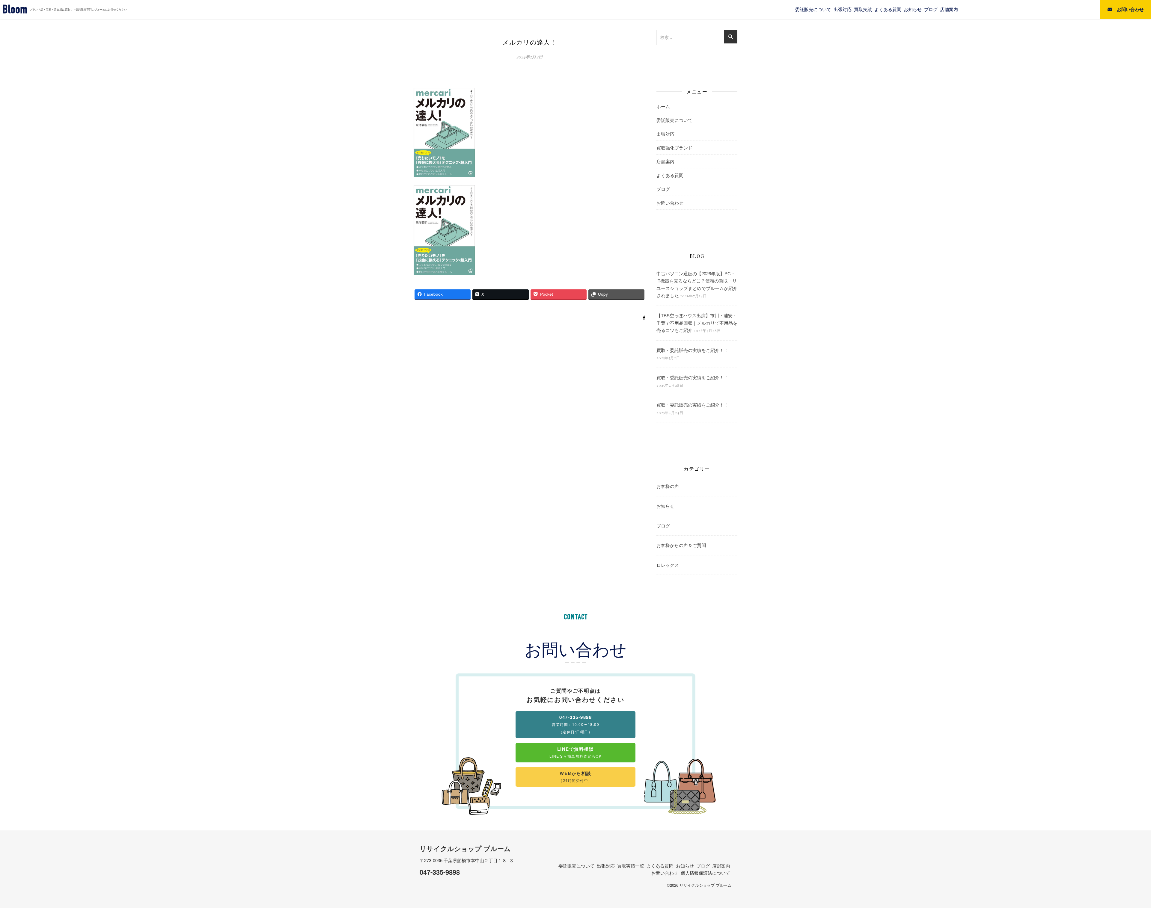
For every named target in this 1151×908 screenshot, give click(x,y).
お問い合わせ (669, 203)
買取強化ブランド (674, 147)
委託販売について (813, 9)
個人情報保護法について (705, 873)
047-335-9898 (440, 872)
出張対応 (843, 9)
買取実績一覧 (630, 865)
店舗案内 (949, 9)
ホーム (663, 106)
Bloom (14, 9)
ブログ (931, 9)
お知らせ (913, 9)
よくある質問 (887, 9)
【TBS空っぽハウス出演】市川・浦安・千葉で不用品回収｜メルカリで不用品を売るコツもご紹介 (696, 322)
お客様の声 (667, 486)
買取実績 (863, 9)
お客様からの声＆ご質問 (681, 545)
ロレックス (667, 565)
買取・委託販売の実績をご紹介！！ (692, 350)
